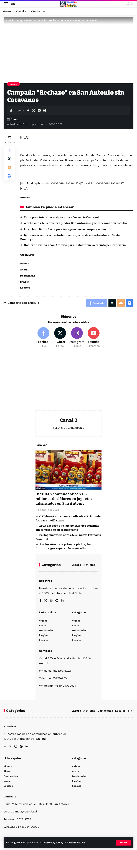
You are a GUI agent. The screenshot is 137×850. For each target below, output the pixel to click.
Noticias (89, 564)
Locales (120, 710)
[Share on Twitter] (33, 110)
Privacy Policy (54, 842)
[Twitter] (60, 337)
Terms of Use (77, 842)
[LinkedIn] (62, 600)
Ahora (13, 84)
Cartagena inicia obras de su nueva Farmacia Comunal (61, 217)
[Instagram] (77, 337)
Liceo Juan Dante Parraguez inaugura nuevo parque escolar (65, 229)
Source (25, 197)
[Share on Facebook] (28, 110)
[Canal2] (68, 4)
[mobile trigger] (7, 3)
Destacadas (105, 710)
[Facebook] (43, 337)
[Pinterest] (57, 600)
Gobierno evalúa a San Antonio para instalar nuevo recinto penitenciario (75, 245)
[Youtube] (94, 337)
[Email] (39, 110)
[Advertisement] (68, 382)
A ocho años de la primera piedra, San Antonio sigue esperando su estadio (75, 223)
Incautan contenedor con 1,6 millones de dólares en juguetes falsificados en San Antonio (63, 499)
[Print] (44, 110)
